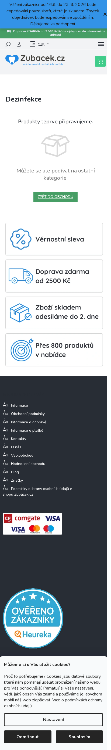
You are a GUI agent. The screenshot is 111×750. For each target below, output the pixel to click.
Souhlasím (79, 737)
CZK (41, 44)
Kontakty (18, 438)
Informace (19, 405)
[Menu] (101, 44)
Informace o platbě (27, 430)
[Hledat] (8, 44)
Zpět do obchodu (55, 196)
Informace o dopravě (28, 422)
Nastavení (53, 720)
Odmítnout (27, 737)
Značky (17, 480)
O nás (16, 447)
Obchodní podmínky (28, 413)
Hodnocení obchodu (28, 463)
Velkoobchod (22, 455)
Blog (15, 472)
